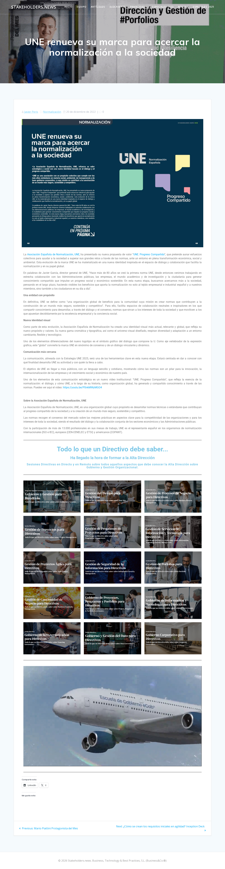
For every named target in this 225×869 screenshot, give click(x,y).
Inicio (68, 6)
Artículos (98, 6)
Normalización (52, 112)
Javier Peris (31, 112)
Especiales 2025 (203, 6)
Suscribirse (118, 6)
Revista (183, 6)
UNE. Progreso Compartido (149, 254)
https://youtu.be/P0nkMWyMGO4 (82, 387)
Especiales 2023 (162, 6)
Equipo (81, 6)
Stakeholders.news (33, 7)
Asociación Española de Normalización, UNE (53, 254)
